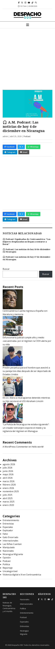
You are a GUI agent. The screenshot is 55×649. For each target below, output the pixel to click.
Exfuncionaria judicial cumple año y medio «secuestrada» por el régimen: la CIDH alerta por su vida (27, 341)
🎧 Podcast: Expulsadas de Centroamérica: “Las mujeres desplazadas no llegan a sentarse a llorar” (26, 241)
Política (6, 564)
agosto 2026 (9, 464)
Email (25, 152)
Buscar (6, 268)
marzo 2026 (8, 481)
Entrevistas (8, 523)
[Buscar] (36, 2)
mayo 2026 (8, 474)
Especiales (8, 527)
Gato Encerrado (10, 537)
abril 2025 (8, 498)
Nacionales (8, 550)
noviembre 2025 (11, 491)
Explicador (8, 530)
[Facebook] (18, 2)
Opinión (7, 557)
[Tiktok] (32, 2)
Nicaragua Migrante (13, 554)
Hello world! (37, 446)
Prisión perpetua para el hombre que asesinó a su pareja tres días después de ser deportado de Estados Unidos (27, 371)
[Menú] (27, 24)
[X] (22, 2)
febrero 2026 (9, 484)
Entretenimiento (11, 520)
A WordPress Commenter (15, 446)
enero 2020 (8, 505)
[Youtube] (29, 2)
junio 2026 (8, 471)
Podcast (27, 136)
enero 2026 (8, 488)
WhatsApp (34, 147)
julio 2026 (7, 467)
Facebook (10, 147)
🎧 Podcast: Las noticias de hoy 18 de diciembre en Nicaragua (26, 250)
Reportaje (8, 567)
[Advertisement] (27, 57)
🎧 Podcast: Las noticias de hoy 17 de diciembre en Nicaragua (26, 258)
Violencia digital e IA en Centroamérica (22, 574)
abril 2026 (8, 477)
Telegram (11, 152)
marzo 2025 (8, 501)
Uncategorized (10, 571)
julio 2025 (7, 494)
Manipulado (9, 547)
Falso (5, 533)
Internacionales (10, 540)
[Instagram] (25, 2)
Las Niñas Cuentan (12, 544)
